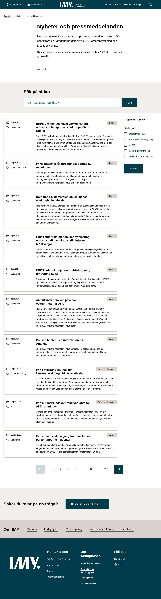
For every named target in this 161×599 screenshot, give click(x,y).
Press (50, 571)
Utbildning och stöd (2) (141, 156)
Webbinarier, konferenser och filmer (112, 529)
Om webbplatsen (88, 583)
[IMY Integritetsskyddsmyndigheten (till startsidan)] (74, 4)
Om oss (107, 4)
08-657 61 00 (64, 559)
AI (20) (132, 145)
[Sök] (151, 4)
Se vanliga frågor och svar (85, 504)
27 (106, 469)
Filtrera (133, 168)
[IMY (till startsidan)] (25, 563)
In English (138, 4)
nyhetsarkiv (43, 56)
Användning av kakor (90, 563)
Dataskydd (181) (137, 134)
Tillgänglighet (86, 578)
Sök (130, 102)
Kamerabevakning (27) (141, 139)
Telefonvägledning (55, 577)
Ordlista (117, 4)
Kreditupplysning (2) (139, 151)
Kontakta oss (53, 565)
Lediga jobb (51, 529)
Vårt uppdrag (74, 529)
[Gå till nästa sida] (118, 469)
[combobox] (72, 102)
